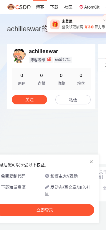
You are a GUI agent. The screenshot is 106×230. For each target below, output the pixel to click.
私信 (73, 99)
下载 (54, 6)
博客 (40, 6)
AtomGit (92, 6)
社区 (68, 6)
